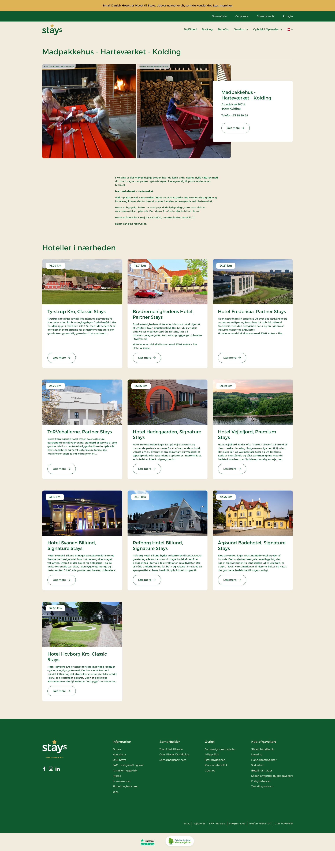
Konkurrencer (122, 781)
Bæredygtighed (215, 759)
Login (289, 16)
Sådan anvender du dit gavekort (272, 775)
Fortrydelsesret (260, 781)
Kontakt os (119, 754)
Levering (256, 754)
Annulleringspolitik (125, 770)
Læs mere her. (222, 5)
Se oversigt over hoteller (220, 749)
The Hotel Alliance (171, 749)
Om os (117, 749)
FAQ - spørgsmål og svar (128, 765)
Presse (117, 775)
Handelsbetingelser (264, 759)
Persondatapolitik (216, 765)
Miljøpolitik (212, 754)
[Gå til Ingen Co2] (179, 841)
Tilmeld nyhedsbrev (125, 786)
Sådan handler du (262, 749)
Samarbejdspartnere (172, 759)
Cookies (210, 770)
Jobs (115, 791)
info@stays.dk (237, 823)
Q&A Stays (119, 759)
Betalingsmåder (261, 770)
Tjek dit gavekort (262, 786)
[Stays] (52, 29)
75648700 (265, 823)
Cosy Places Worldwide (174, 754)
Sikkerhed (257, 765)
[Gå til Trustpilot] (147, 842)
